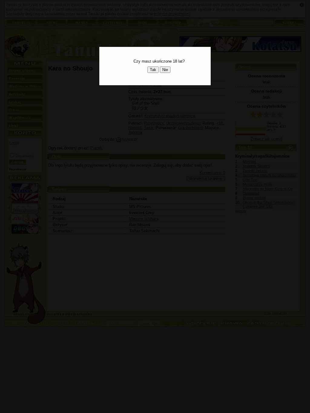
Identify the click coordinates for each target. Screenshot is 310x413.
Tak (153, 69)
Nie (165, 69)
